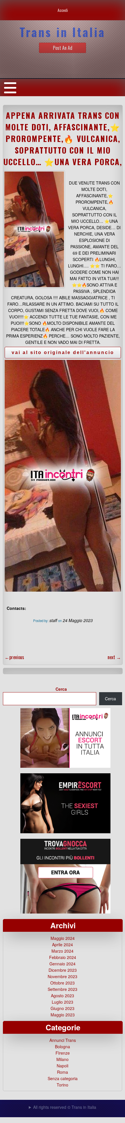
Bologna (62, 1046)
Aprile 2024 (62, 944)
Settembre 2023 (62, 989)
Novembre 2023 (62, 976)
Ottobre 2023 (62, 983)
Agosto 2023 (62, 995)
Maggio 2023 (63, 1015)
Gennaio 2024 (62, 964)
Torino (62, 1085)
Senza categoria (63, 1078)
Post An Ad (62, 47)
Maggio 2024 (63, 938)
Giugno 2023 (62, 1008)
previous (14, 657)
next (114, 657)
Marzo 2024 (62, 951)
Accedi (63, 10)
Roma (62, 1072)
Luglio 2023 (62, 1002)
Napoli (62, 1066)
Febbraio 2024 (62, 957)
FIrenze (63, 1053)
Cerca (61, 689)
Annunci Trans (62, 1040)
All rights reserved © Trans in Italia (64, 1107)
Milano (62, 1059)
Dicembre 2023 (63, 970)
